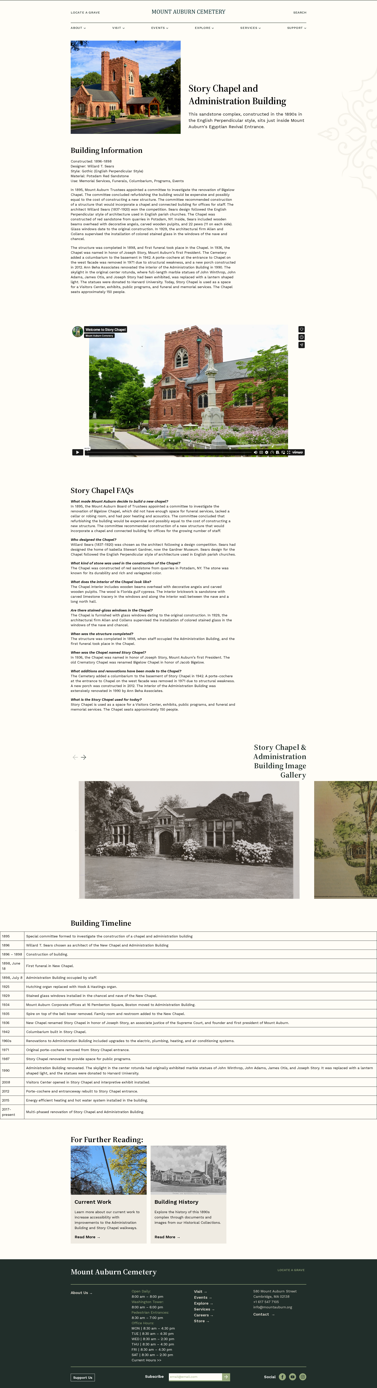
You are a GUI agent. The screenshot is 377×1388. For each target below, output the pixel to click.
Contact (261, 1314)
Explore (201, 1303)
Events (200, 1297)
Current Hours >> (146, 1360)
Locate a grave (85, 12)
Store (199, 1321)
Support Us (82, 1377)
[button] (83, 757)
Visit (198, 1291)
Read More (88, 1237)
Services (202, 1309)
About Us (80, 1292)
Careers (201, 1315)
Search (299, 12)
